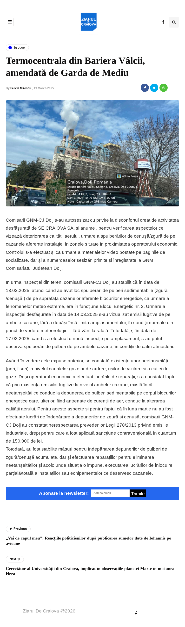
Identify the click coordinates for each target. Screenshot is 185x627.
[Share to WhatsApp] (163, 88)
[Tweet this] (154, 88)
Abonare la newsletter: (64, 493)
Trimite (138, 493)
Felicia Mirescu (20, 88)
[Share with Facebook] (145, 88)
